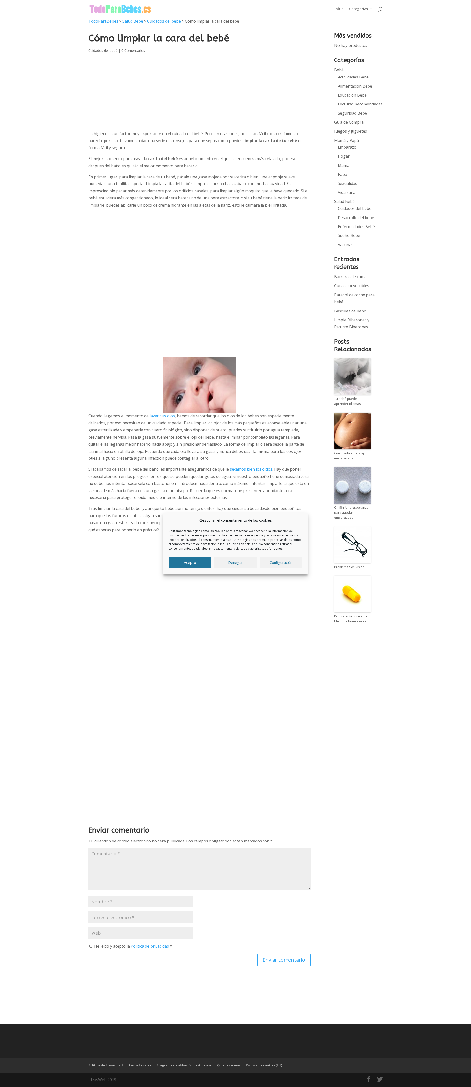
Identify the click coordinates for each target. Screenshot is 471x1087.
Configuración (281, 562)
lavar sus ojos (162, 416)
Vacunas (345, 244)
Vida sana (346, 192)
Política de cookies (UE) (264, 1065)
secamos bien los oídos (251, 469)
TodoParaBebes (103, 21)
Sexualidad (347, 183)
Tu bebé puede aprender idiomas (347, 401)
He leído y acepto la (133, 946)
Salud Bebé (132, 21)
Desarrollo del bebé (356, 217)
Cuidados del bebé (164, 21)
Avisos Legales (139, 1065)
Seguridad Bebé (352, 113)
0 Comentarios (133, 50)
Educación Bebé (352, 95)
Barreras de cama (350, 276)
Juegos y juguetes (350, 131)
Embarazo (347, 147)
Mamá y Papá (346, 140)
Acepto (190, 562)
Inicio (339, 9)
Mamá (343, 165)
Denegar (235, 562)
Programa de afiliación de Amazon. (184, 1065)
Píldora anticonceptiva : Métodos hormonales (351, 618)
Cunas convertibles (351, 285)
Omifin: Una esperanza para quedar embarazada (351, 512)
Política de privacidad (150, 946)
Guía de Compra (349, 122)
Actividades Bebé (353, 77)
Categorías (358, 9)
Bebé (339, 70)
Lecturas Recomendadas (360, 104)
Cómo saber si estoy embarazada (349, 455)
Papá (342, 174)
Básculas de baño (350, 311)
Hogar (344, 156)
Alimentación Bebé (355, 86)
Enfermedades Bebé (356, 226)
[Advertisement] (199, 249)
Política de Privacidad (105, 1065)
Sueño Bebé (349, 235)
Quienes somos (228, 1065)
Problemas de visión (349, 567)
